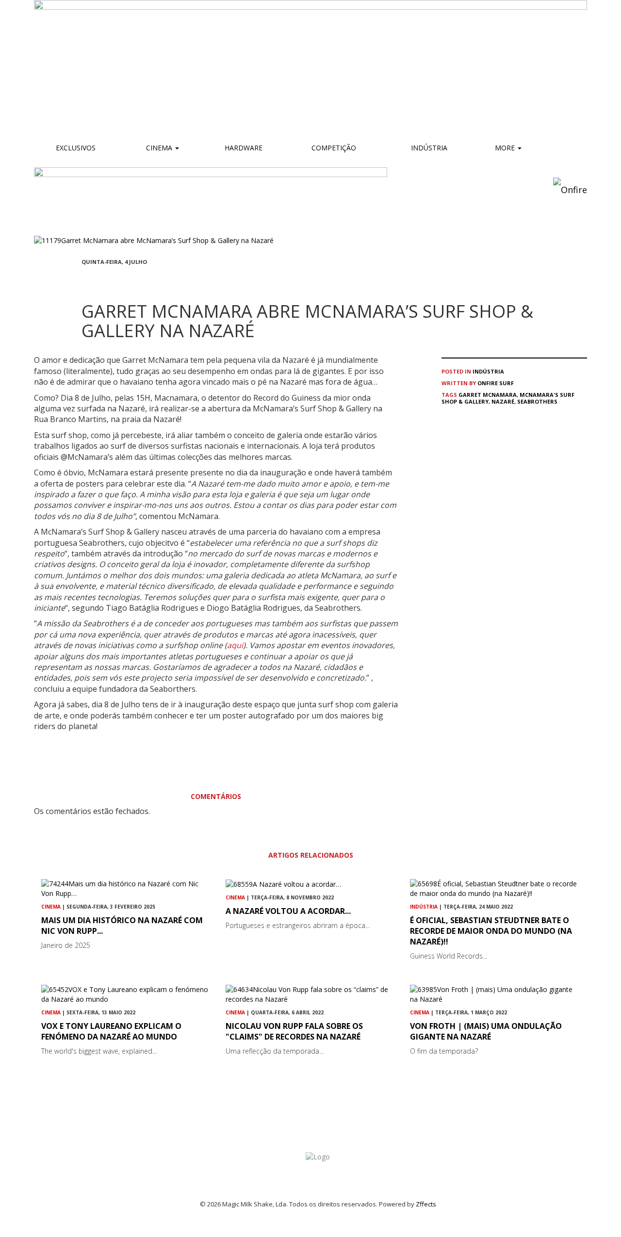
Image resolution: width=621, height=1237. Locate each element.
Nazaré (502, 401)
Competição (333, 147)
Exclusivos (76, 147)
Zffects (426, 1204)
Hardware (243, 147)
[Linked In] (131, 279)
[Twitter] (107, 279)
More (506, 147)
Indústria (428, 147)
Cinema (159, 147)
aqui (235, 645)
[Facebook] (84, 279)
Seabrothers (537, 401)
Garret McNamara (487, 394)
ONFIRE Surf (495, 383)
